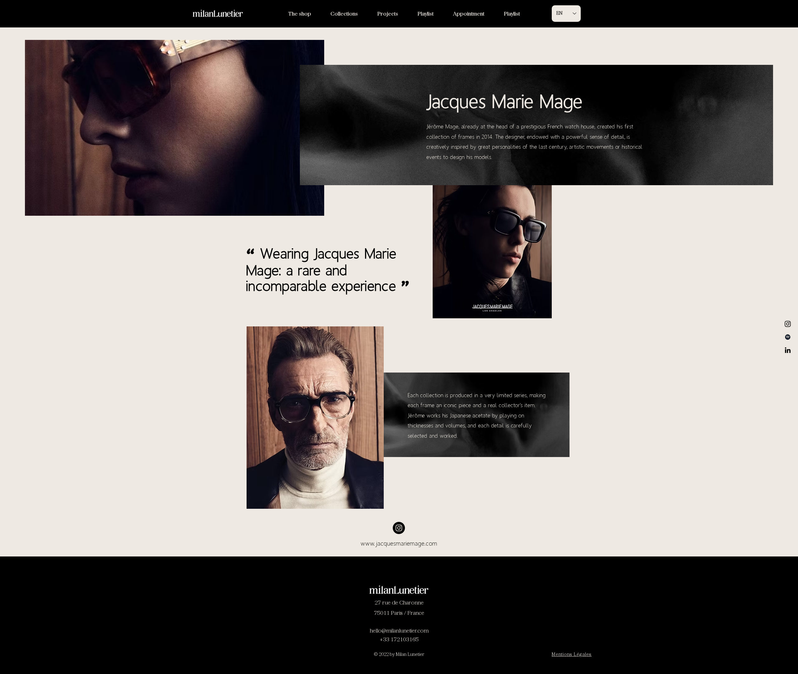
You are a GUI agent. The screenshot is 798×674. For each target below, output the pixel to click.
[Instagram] (788, 324)
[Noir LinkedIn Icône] (788, 350)
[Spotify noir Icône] (788, 337)
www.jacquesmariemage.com (399, 543)
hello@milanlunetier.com (399, 631)
